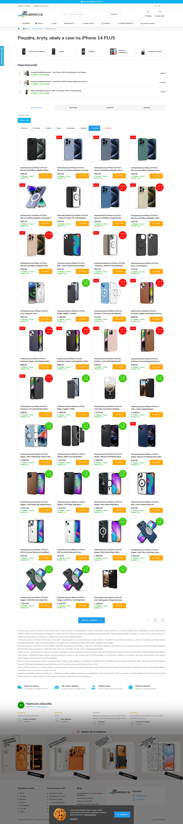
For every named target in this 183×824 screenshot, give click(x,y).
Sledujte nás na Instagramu (93, 731)
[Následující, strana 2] (155, 620)
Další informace (90, 815)
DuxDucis (23, 802)
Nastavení (73, 819)
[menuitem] (25, 23)
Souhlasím (123, 814)
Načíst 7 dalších (90, 620)
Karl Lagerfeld (24, 805)
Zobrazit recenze (41, 707)
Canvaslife (23, 796)
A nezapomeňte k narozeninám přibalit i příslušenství (90, 794)
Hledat (114, 14)
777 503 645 (140, 799)
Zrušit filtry (108, 128)
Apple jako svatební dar (84, 801)
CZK (159, 6)
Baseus (22, 793)
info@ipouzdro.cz (142, 796)
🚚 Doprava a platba (24, 6)
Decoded (23, 799)
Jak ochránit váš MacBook (85, 798)
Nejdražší (110, 108)
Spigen (22, 812)
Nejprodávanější (36, 108)
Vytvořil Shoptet (160, 820)
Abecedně (146, 108)
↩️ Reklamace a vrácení (41, 6)
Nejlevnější (73, 108)
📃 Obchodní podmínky (57, 802)
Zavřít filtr (24, 120)
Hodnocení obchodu (56, 799)
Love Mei (23, 809)
